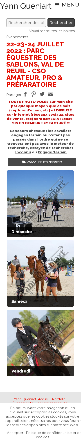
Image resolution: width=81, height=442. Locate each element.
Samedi (19, 301)
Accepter (15, 433)
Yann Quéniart (25, 399)
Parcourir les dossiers (44, 162)
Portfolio (58, 399)
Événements (17, 37)
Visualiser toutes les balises (52, 31)
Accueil (43, 399)
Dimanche (21, 231)
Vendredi (20, 371)
